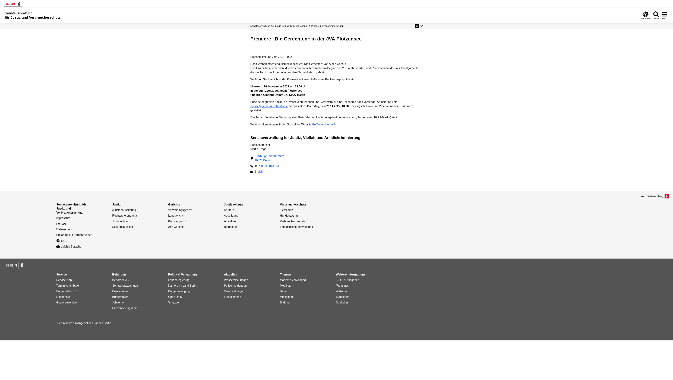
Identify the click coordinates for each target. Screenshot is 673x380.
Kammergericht (177, 221)
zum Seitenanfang (652, 196)
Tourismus (342, 285)
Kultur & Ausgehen (347, 279)
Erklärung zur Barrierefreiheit (74, 234)
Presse (315, 25)
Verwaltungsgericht (180, 209)
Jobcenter (118, 302)
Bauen (284, 291)
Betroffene (230, 226)
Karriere (229, 209)
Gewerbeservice (66, 302)
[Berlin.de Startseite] (13, 4)
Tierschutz (286, 209)
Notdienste (63, 296)
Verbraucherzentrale (292, 221)
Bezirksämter (120, 291)
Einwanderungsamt (124, 308)
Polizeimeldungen (235, 285)
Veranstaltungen (234, 291)
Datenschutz (64, 229)
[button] (419, 26)
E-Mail (259, 172)
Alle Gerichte (176, 226)
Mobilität (285, 285)
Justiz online (120, 221)
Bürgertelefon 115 (67, 291)
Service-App (64, 279)
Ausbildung (231, 215)
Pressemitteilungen (236, 279)
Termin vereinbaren (68, 285)
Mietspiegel (287, 296)
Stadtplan (342, 302)
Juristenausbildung (124, 209)
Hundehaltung (289, 215)
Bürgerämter (120, 296)
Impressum (63, 218)
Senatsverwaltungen (125, 285)
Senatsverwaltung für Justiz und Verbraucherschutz (279, 25)
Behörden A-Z (121, 279)
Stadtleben (342, 296)
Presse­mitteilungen (333, 25)
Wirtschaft (342, 291)
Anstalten (230, 221)
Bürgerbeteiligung (179, 291)
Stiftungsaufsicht (122, 226)
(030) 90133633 (270, 165)
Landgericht (175, 215)
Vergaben (174, 302)
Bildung (285, 302)
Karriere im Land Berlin (182, 285)
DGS (64, 240)
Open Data (175, 296)
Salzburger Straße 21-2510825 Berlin (270, 158)
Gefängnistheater (323, 124)
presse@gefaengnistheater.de (269, 106)
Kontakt (61, 223)
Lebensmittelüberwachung (296, 226)
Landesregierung (178, 279)
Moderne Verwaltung (293, 279)
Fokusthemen (232, 296)
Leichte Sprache (71, 246)
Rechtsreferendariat (124, 215)
